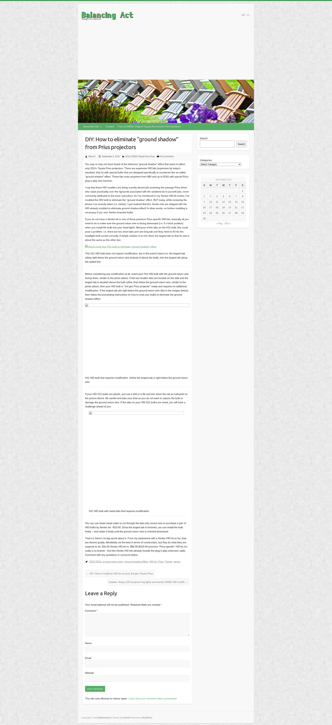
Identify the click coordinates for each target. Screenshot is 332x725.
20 (229, 207)
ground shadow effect (136, 561)
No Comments (167, 156)
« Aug (219, 223)
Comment (91, 610)
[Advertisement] (166, 53)
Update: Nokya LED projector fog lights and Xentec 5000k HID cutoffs (148, 582)
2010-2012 (95, 561)
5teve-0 (91, 156)
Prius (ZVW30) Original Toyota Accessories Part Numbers (149, 126)
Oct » (227, 223)
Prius (161, 561)
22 (242, 207)
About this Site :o (92, 126)
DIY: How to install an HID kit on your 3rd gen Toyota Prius (120, 573)
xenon (177, 561)
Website (89, 673)
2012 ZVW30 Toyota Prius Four (140, 156)
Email (88, 658)
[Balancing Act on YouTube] (243, 15)
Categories (206, 160)
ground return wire (113, 561)
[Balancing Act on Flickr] (248, 15)
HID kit (153, 561)
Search (204, 138)
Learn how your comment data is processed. (152, 698)
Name (88, 643)
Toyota (168, 561)
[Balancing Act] (107, 17)
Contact (109, 126)
